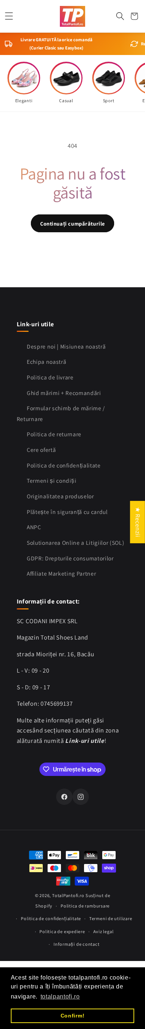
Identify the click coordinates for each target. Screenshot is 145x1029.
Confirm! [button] (72, 1016)
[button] (9, 16)
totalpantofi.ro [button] (60, 996)
